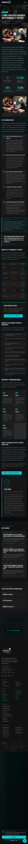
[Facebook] (3, 676)
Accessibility (13, 747)
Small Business (5, 721)
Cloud (3, 684)
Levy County (18, 731)
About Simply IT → (19, 514)
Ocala (3, 49)
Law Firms (4, 712)
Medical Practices (6, 706)
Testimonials (5, 694)
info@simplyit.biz (6, 668)
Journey (17, 698)
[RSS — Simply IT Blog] (12, 676)
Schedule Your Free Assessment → (11, 472)
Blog (3, 692)
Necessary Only (14, 840)
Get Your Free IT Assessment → (13, 315)
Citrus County (5, 733)
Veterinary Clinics (6, 710)
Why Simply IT (18, 691)
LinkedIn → (12, 514)
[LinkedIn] (6, 676)
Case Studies (18, 692)
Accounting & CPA (6, 713)
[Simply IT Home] (6, 2)
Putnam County (5, 734)
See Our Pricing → (14, 634)
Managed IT (5, 682)
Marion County (5, 727)
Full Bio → (6, 514)
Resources (17, 694)
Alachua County (18, 729)
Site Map (20, 747)
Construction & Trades (7, 715)
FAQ (16, 696)
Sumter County (18, 727)
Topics (3, 696)
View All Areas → (6, 737)
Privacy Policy (6, 745)
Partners (7, 747)
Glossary (4, 698)
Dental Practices (6, 708)
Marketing (17, 685)
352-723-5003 (5, 666)
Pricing (4, 691)
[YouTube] (9, 676)
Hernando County (19, 733)
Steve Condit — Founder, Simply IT (9, 23)
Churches (4, 717)
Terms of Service (15, 745)
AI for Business (5, 685)
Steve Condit (5, 700)
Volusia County (5, 731)
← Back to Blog (5, 9)
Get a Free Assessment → (14, 630)
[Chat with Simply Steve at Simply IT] (25, 841)
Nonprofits (4, 719)
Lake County (5, 729)
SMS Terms (23, 745)
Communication (18, 684)
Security (17, 682)
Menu (25, 2)
